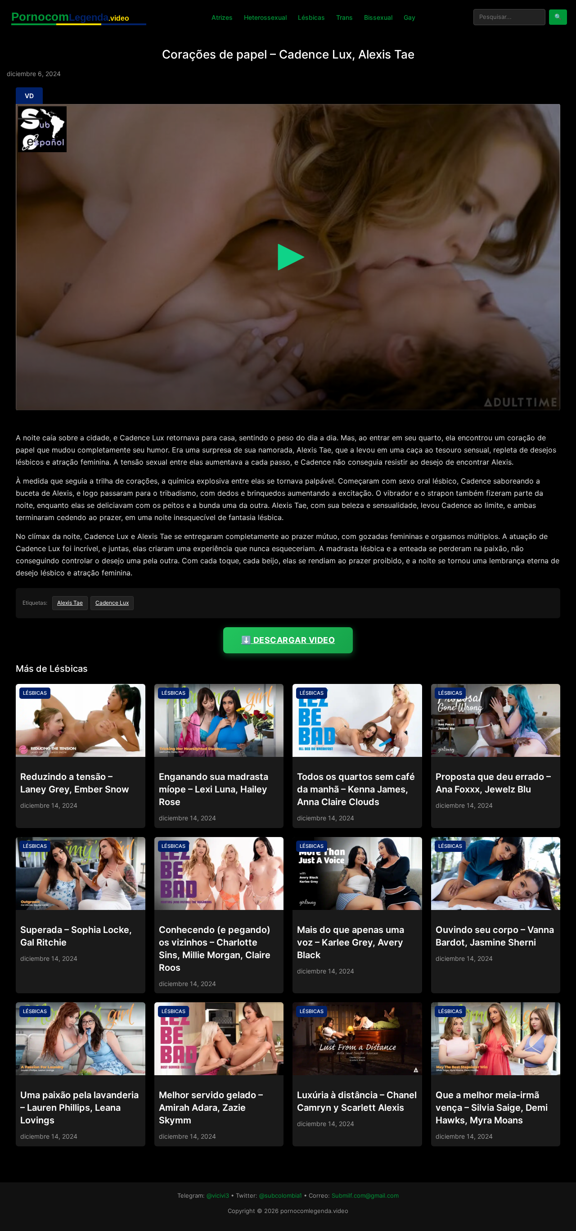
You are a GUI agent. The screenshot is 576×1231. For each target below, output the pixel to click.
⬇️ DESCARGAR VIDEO (288, 640)
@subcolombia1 (280, 1195)
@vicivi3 (218, 1195)
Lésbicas (311, 17)
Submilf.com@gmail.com (365, 1195)
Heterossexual (265, 17)
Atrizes (222, 17)
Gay (409, 17)
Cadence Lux (112, 602)
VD (29, 96)
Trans (344, 17)
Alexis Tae (70, 602)
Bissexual (378, 17)
